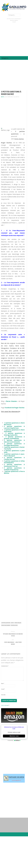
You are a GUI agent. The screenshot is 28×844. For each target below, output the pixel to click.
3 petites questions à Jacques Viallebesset (14, 437)
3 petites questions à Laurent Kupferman (14, 427)
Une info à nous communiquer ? (14, 18)
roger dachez (14, 625)
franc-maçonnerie (6, 625)
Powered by (10, 740)
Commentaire (4, 666)
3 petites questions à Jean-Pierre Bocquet (14, 455)
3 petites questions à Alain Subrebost (14, 430)
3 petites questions (6, 622)
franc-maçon (18, 622)
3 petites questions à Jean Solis (14, 451)
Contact (14, 22)
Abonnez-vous (14, 736)
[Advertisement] (14, 39)
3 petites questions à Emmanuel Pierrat (14, 465)
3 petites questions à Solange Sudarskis (14, 434)
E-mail (3, 689)
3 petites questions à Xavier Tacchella (14, 448)
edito (12, 622)
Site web (3, 694)
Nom (2, 683)
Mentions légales (14, 20)
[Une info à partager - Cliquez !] (14, 778)
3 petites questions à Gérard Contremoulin (14, 441)
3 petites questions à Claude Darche (14, 458)
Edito (2, 96)
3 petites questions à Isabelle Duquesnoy (14, 469)
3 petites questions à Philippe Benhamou (14, 444)
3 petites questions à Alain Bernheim (14, 424)
